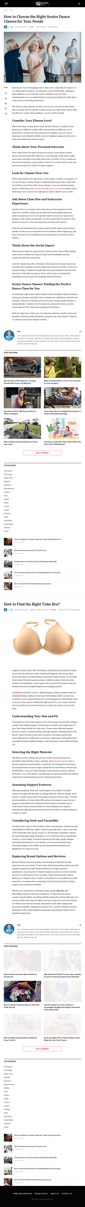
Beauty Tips (8, 478)
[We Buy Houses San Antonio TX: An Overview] (8, 553)
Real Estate (8, 520)
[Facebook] (6, 93)
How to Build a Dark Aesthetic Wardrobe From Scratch (20, 1039)
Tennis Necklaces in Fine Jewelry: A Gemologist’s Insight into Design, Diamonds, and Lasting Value (62, 1007)
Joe (12, 27)
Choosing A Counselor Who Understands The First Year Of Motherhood (62, 443)
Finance (7, 506)
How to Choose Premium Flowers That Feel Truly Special (21, 1006)
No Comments (42, 27)
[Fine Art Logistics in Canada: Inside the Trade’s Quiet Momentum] (8, 542)
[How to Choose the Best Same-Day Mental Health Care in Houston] (8, 575)
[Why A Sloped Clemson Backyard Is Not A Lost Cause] (22, 428)
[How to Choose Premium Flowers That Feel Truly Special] (22, 991)
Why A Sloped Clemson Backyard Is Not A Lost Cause (21, 443)
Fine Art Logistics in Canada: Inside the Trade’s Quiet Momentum (37, 539)
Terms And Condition (22, 1193)
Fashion (6, 492)
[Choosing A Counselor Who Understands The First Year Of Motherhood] (62, 428)
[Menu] (6, 3)
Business (7, 481)
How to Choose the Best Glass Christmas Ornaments (32, 584)
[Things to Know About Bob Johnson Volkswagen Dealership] (8, 564)
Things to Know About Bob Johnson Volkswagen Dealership (35, 561)
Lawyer (6, 510)
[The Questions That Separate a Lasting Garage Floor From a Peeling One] (22, 367)
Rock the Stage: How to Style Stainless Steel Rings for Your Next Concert (62, 1039)
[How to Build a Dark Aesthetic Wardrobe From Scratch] (22, 1024)
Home (6, 10)
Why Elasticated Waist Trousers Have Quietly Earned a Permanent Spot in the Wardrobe (62, 975)
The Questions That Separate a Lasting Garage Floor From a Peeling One (19, 382)
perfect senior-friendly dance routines (46, 188)
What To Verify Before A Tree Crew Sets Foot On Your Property (62, 382)
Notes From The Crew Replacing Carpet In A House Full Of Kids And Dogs (62, 412)
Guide (11, 10)
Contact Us (67, 1193)
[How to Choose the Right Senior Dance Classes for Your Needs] (42, 57)
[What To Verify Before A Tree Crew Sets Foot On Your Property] (62, 367)
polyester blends (60, 761)
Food (5, 496)
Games (6, 499)
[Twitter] (6, 98)
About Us (55, 1193)
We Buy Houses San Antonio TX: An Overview (30, 550)
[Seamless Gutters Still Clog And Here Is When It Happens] (22, 397)
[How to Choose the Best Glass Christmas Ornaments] (8, 586)
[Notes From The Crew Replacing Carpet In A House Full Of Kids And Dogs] (62, 397)
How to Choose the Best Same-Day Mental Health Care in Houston (37, 573)
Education (7, 485)
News (6, 517)
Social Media (8, 524)
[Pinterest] (6, 108)
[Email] (6, 114)
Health (6, 503)
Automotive (8, 471)
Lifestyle (7, 513)
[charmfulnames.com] (42, 3)
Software (7, 528)
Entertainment (9, 488)
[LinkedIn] (6, 103)
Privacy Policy (41, 1193)
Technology (8, 474)
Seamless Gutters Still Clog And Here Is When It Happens (20, 412)
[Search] (79, 3)
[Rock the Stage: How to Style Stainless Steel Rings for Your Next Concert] (62, 1024)
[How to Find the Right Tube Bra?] (42, 640)
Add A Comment (42, 453)
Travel (6, 531)
